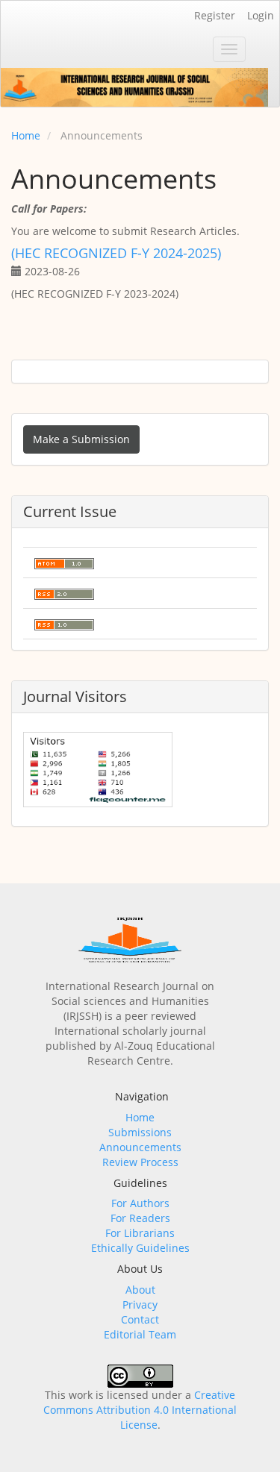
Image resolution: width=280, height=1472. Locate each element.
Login (260, 15)
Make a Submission (81, 439)
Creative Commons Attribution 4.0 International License (140, 1410)
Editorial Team (140, 1334)
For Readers (140, 1218)
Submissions (140, 1132)
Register (214, 15)
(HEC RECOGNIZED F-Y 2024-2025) (116, 253)
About (140, 1289)
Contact (140, 1319)
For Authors (140, 1203)
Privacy (140, 1304)
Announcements (140, 1147)
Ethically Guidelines (140, 1248)
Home (25, 135)
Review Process (140, 1162)
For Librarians (140, 1233)
